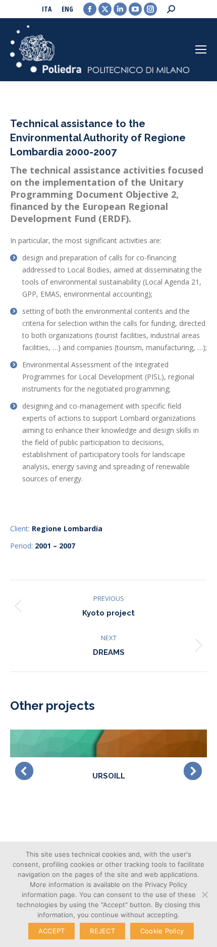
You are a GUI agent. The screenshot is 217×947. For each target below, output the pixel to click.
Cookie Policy (162, 931)
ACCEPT (51, 931)
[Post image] (108, 744)
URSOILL (108, 776)
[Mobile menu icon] (201, 49)
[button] (24, 771)
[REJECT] (204, 894)
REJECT (102, 931)
